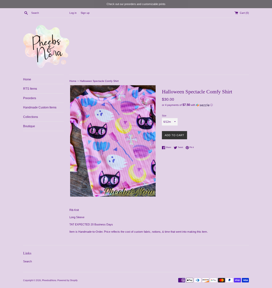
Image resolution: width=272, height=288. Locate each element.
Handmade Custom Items (39, 107)
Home (27, 79)
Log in (73, 13)
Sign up (85, 13)
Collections (30, 116)
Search (27, 261)
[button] (205, 105)
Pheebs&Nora (49, 280)
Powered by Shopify (67, 280)
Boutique (29, 126)
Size (164, 115)
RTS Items (30, 88)
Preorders (29, 98)
